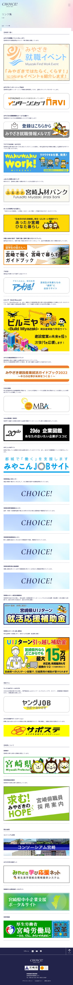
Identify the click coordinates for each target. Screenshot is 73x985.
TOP (69, 953)
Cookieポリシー (39, 981)
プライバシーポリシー (27, 981)
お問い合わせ (47, 981)
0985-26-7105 (32, 977)
